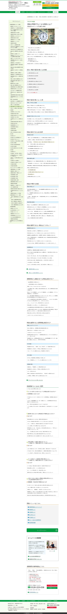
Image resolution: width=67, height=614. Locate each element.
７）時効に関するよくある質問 (32, 89)
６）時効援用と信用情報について (33, 86)
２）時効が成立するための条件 (32, 75)
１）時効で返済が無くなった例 (32, 72)
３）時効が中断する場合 (31, 78)
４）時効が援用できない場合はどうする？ (34, 81)
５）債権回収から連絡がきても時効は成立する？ (35, 84)
